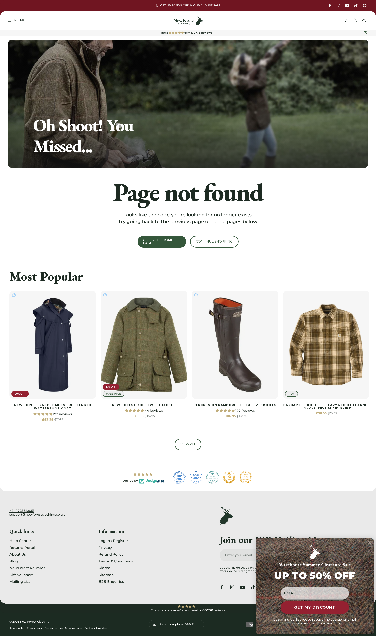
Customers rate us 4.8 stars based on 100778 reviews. (188, 610)
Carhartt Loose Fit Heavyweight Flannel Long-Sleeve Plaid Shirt (326, 406)
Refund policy (17, 628)
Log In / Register (113, 541)
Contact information (96, 628)
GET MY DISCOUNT (314, 607)
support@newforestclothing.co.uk (37, 514)
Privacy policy (34, 628)
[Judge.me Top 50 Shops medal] (229, 477)
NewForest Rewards (27, 568)
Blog (13, 561)
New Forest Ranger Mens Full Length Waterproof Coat (52, 406)
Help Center (20, 541)
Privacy (105, 548)
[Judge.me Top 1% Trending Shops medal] (245, 477)
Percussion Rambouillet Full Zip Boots (235, 405)
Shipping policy (73, 628)
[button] (43, 414)
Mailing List (19, 581)
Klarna (104, 568)
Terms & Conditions (116, 561)
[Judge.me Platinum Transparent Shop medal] (212, 477)
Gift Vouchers (21, 575)
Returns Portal (22, 548)
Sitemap (106, 575)
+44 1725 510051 (21, 511)
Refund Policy (111, 554)
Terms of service (54, 628)
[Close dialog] (369, 542)
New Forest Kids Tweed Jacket (144, 405)
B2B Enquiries (111, 581)
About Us (17, 554)
